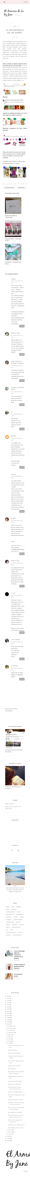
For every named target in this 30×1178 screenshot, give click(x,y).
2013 (8, 1024)
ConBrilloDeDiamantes (17, 388)
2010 (8, 1140)
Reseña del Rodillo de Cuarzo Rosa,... (11, 216)
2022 (8, 1004)
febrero (10, 1132)
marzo (10, 1130)
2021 (8, 1007)
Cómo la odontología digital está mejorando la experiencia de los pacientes (19, 954)
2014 (8, 1022)
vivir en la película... (17, 934)
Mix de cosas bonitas (11, 932)
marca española (19, 914)
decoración (9, 917)
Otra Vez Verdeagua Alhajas (15, 1092)
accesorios (8, 919)
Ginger (13, 518)
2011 (8, 1138)
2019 (8, 1011)
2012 (8, 1136)
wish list (8, 927)
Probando (13, 184)
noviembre (11, 1028)
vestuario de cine (10, 914)
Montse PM (15, 560)
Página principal (9, 803)
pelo (7, 929)
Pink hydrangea (12, 1068)
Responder (22, 326)
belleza (14, 26)
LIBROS (7, 909)
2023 (8, 1002)
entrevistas (14, 924)
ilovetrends (15, 639)
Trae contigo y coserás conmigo (17, 362)
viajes (11, 929)
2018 (8, 1013)
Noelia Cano (15, 333)
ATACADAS (14, 666)
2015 (8, 1019)
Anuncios (21, 924)
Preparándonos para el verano (16, 1127)
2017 (8, 1015)
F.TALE (13, 593)
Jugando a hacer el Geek (14, 1065)
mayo (9, 1041)
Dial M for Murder (12, 1050)
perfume (8, 924)
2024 (8, 1000)
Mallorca (8, 934)
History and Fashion (18, 919)
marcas (8, 906)
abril (9, 1043)
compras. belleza (10, 922)
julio (9, 1037)
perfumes (18, 922)
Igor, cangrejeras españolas (15, 1112)
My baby (16, 917)
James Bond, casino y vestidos (15, 1099)
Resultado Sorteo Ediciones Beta (16, 1124)
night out (20, 932)
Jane (14, 37)
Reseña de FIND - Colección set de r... (13, 239)
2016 (8, 1017)
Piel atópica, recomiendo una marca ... (13, 263)
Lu (12, 411)
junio (9, 1039)
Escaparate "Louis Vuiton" (14, 1084)
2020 (8, 1009)
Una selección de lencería (18, 975)
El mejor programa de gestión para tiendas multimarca (19, 966)
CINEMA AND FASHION (10, 911)
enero (9, 1134)
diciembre (10, 1026)
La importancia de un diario (15, 1081)
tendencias (13, 909)
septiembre (11, 1032)
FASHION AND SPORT (16, 927)
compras (22, 917)
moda (13, 906)
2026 (8, 996)
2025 (8, 998)
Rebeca (13, 436)
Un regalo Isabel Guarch (14, 1053)
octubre (10, 1030)
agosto (10, 1034)
